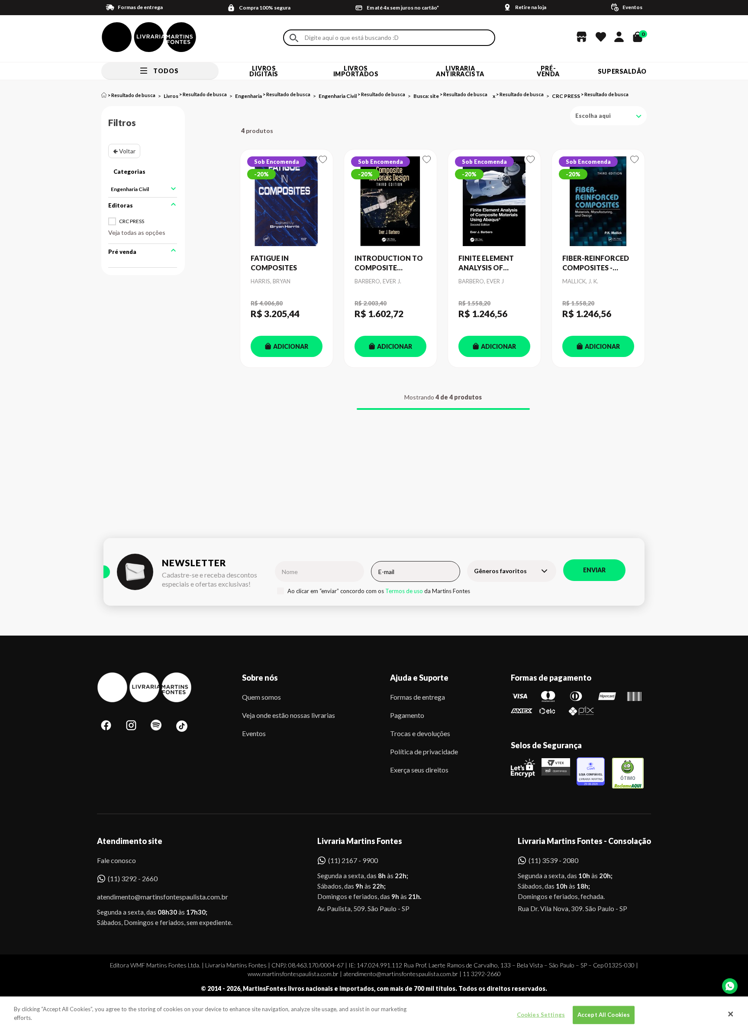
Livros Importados (356, 71)
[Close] (730, 1014)
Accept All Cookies (603, 1014)
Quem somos (261, 697)
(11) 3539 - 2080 (553, 860)
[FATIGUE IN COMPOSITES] (286, 201)
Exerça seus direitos (419, 770)
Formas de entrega (417, 697)
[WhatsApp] (730, 986)
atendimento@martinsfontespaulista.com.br (155, 896)
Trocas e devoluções (420, 733)
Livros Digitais (263, 71)
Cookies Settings (541, 1014)
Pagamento (407, 715)
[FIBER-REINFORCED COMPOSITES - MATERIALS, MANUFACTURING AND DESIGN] (598, 201)
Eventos (254, 733)
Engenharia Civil (338, 96)
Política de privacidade (424, 751)
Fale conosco (116, 860)
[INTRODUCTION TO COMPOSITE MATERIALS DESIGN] (390, 201)
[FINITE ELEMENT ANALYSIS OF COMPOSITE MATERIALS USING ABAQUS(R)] (494, 201)
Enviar (594, 570)
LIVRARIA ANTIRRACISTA (460, 71)
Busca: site (426, 96)
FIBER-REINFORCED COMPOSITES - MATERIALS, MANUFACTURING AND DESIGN (595, 263)
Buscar (294, 37)
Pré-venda (548, 71)
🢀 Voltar (124, 151)
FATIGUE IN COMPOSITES (274, 263)
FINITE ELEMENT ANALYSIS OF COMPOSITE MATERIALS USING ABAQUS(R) (489, 263)
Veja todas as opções (136, 232)
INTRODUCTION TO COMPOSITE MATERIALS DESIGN (389, 263)
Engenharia (248, 96)
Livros (171, 96)
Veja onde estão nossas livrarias (288, 715)
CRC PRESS (566, 96)
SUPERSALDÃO (622, 71)
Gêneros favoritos (500, 570)
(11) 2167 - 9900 (353, 860)
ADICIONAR (290, 346)
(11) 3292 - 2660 (133, 878)
